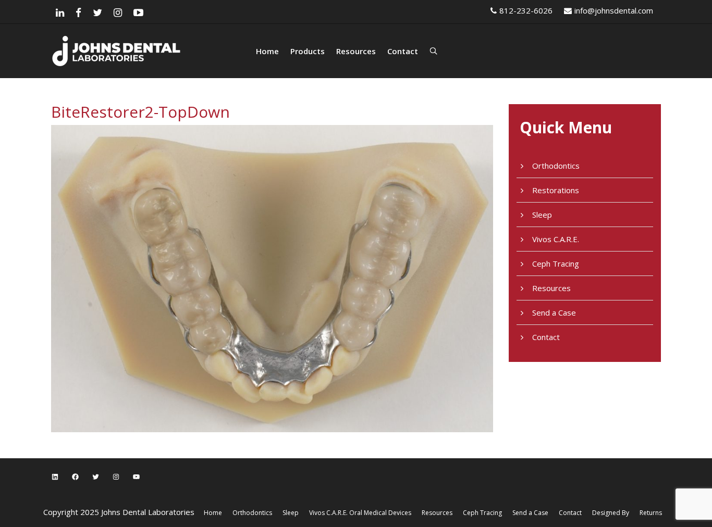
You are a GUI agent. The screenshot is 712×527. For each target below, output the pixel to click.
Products (307, 51)
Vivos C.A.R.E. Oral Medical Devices (360, 512)
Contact (402, 51)
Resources (356, 51)
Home (267, 51)
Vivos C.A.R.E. (555, 239)
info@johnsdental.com (613, 10)
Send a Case (554, 312)
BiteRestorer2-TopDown (140, 111)
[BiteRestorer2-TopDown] (272, 277)
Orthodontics (556, 165)
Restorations (555, 190)
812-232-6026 (526, 10)
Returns (651, 512)
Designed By (610, 512)
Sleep (542, 214)
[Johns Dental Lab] (152, 51)
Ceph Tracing (555, 263)
